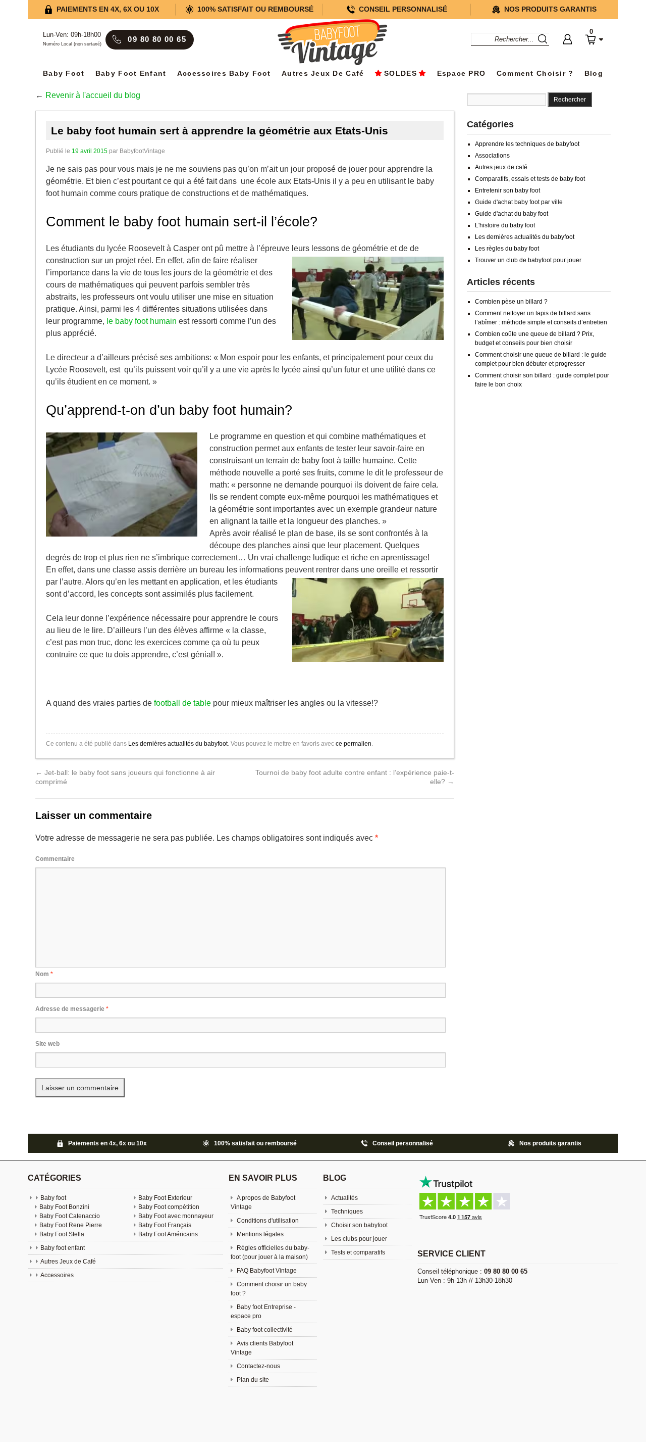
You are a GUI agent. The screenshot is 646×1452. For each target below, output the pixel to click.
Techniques (346, 1211)
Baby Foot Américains (168, 1234)
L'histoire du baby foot (505, 225)
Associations (492, 155)
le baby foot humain (141, 321)
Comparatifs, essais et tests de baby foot (530, 178)
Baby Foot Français (164, 1225)
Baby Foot (64, 73)
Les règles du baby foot (507, 248)
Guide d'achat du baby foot (511, 213)
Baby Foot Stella (61, 1234)
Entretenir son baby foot (507, 190)
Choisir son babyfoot (359, 1225)
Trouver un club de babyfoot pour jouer (528, 260)
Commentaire (55, 858)
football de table (182, 703)
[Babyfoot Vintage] (332, 43)
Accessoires (57, 1275)
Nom (44, 974)
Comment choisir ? (535, 73)
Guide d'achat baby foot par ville (519, 202)
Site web (47, 1043)
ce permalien (353, 743)
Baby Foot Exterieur (165, 1197)
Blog (593, 73)
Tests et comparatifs (357, 1252)
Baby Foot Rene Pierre (70, 1225)
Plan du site (252, 1379)
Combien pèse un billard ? (511, 301)
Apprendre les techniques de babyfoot (527, 144)
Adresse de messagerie (72, 1008)
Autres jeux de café (501, 167)
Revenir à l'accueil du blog (92, 95)
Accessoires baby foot (224, 73)
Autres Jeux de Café (323, 73)
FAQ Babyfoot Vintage (266, 1270)
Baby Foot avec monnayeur (175, 1216)
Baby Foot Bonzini (64, 1207)
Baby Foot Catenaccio (69, 1216)
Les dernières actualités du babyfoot (178, 743)
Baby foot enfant (130, 73)
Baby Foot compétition (168, 1207)
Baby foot (53, 1197)
